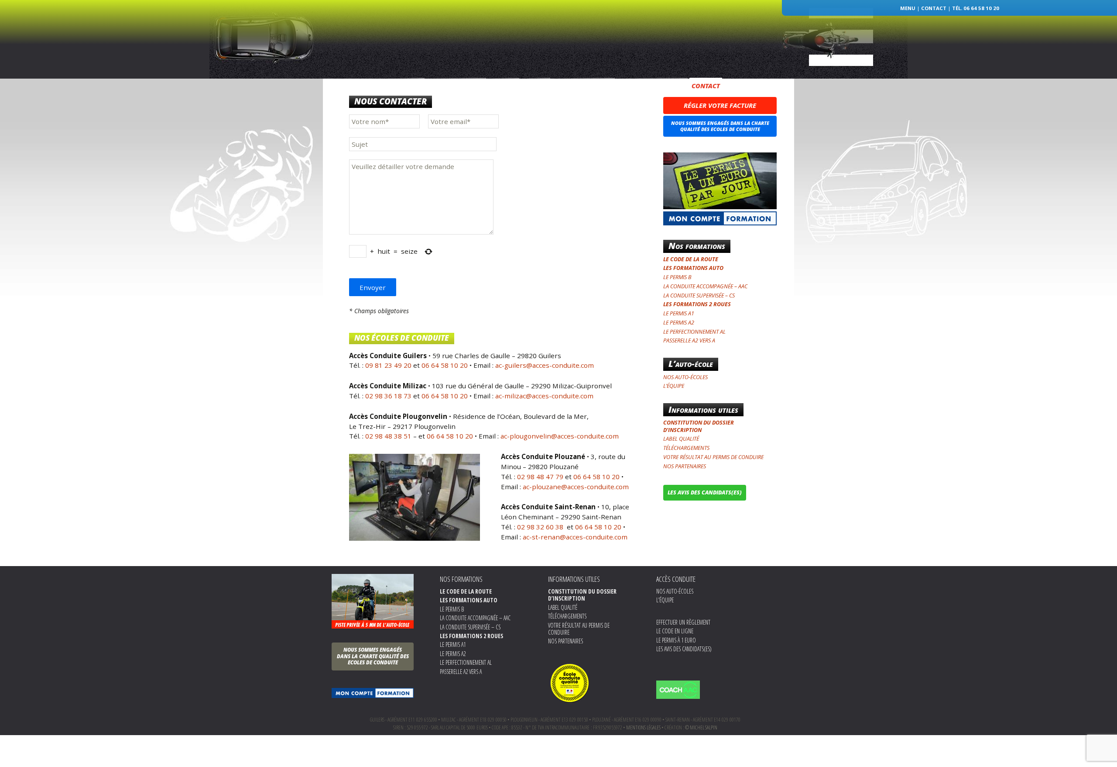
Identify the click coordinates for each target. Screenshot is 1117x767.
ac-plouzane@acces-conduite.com (576, 486)
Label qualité (681, 438)
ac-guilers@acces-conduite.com (544, 365)
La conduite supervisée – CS (699, 295)
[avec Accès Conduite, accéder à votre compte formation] (373, 693)
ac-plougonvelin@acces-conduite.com (559, 436)
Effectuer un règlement (683, 622)
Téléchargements (686, 448)
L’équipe (506, 86)
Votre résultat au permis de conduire (713, 457)
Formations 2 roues (648, 86)
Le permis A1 (678, 313)
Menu (907, 8)
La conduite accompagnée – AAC (705, 286)
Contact (933, 8)
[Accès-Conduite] (558, 32)
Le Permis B (677, 277)
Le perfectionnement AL (694, 331)
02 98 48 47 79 (540, 476)
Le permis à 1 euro (676, 640)
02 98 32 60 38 (541, 526)
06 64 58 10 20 (444, 365)
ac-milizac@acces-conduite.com (544, 395)
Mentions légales (643, 727)
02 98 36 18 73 (388, 395)
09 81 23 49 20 (388, 365)
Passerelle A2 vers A (689, 340)
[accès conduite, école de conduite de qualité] (570, 682)
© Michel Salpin (701, 727)
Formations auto (582, 86)
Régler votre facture (720, 105)
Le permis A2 (678, 322)
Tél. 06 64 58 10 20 (975, 8)
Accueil (416, 86)
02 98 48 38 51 (388, 436)
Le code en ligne (674, 631)
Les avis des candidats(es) (684, 649)
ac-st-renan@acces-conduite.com (575, 536)
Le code (536, 86)
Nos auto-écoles (460, 86)
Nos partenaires (684, 466)
